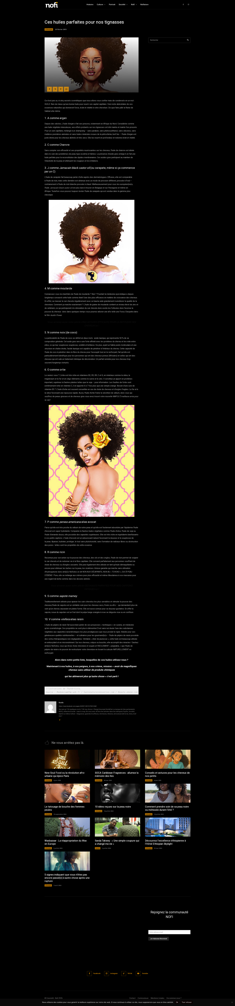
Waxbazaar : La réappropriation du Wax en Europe (66, 842)
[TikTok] (123, 973)
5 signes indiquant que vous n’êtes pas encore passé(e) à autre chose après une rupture (67, 878)
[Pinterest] (60, 89)
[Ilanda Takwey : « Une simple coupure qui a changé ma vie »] (117, 827)
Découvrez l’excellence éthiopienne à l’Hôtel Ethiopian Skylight (165, 842)
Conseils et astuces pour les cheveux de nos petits (167, 774)
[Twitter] (55, 89)
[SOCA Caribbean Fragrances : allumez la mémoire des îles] (117, 759)
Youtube (145, 973)
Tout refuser (187, 1002)
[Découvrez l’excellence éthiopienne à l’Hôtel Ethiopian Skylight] (167, 827)
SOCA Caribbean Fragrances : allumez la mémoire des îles (116, 774)
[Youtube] (138, 973)
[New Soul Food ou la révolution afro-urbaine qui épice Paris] (67, 759)
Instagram (114, 973)
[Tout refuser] (232, 1002)
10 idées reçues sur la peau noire (113, 806)
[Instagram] (188, 5)
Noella (61, 702)
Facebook (96, 973)
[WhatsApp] (66, 89)
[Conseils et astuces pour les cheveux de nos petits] (167, 759)
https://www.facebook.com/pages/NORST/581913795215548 (77, 706)
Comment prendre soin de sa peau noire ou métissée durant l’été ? (167, 808)
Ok (177, 1002)
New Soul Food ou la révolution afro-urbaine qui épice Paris (65, 774)
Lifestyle (48, 29)
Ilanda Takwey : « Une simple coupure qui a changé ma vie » (117, 842)
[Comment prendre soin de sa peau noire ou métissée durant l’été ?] (167, 793)
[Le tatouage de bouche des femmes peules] (67, 793)
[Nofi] (58, 4)
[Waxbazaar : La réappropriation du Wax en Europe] (67, 827)
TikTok (130, 973)
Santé (97, 848)
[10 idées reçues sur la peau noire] (117, 793)
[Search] (187, 40)
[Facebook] (183, 5)
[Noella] (50, 711)
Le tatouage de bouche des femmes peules (64, 808)
